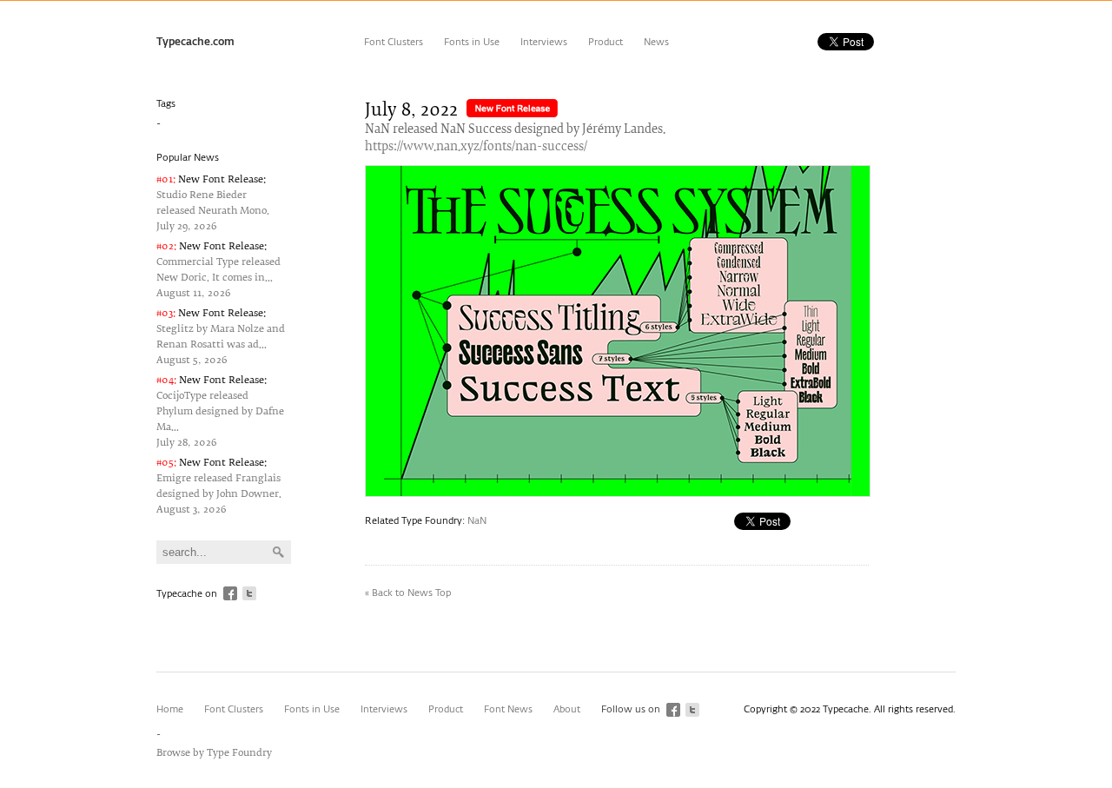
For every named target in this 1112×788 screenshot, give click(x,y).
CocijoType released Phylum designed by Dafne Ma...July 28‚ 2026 (220, 411)
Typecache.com (195, 42)
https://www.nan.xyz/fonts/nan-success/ (476, 147)
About (566, 709)
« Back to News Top (408, 593)
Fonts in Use (472, 42)
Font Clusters (393, 42)
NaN (476, 521)
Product (605, 42)
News (656, 42)
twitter (249, 593)
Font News (508, 709)
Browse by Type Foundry (214, 753)
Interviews (543, 42)
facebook (230, 593)
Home (169, 709)
